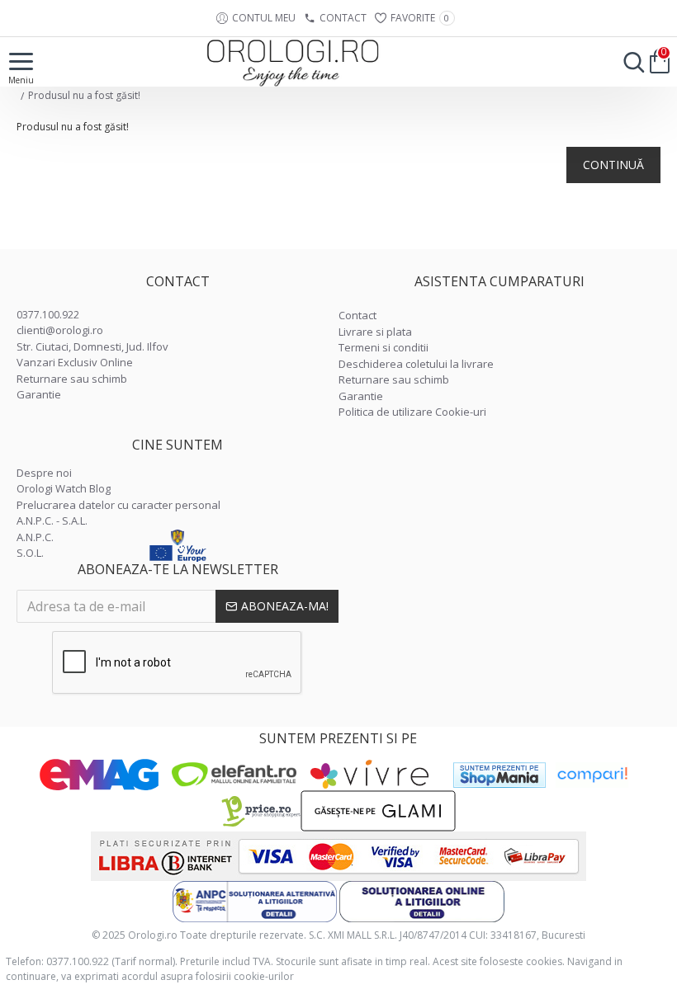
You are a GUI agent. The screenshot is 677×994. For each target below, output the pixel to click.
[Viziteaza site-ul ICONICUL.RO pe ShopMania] (499, 775)
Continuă (613, 164)
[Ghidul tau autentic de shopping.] (592, 775)
